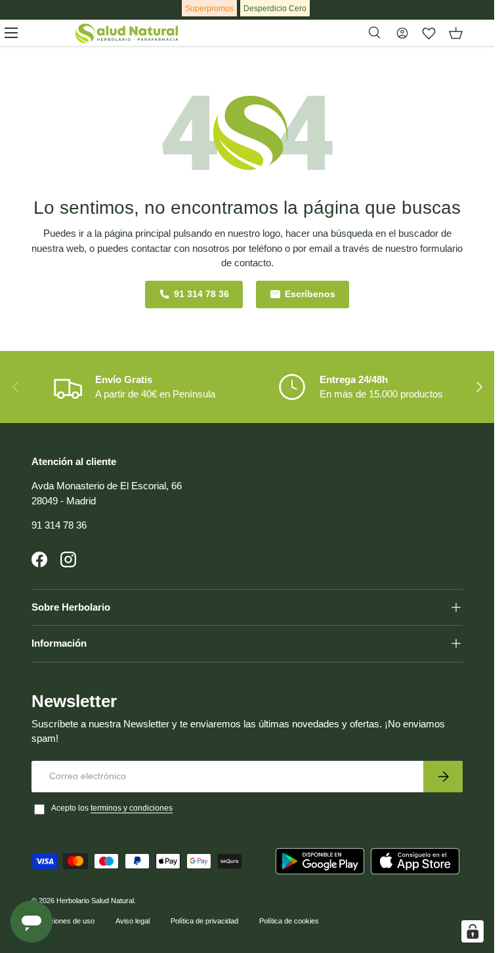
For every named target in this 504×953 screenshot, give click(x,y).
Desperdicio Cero (274, 8)
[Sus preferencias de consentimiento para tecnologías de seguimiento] (472, 931)
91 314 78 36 (201, 294)
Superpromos (209, 8)
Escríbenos (310, 294)
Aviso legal (133, 921)
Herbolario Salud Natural (95, 900)
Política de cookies (289, 921)
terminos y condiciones (132, 808)
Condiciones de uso (63, 921)
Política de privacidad (204, 921)
